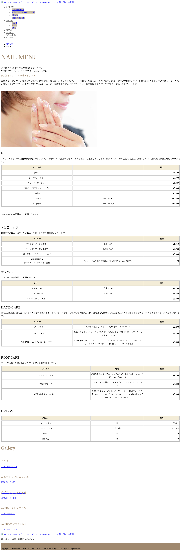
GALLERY (11, 35)
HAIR (14, 23)
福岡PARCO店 (18, 18)
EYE (14, 28)
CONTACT (11, 37)
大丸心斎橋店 (18, 9)
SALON (10, 7)
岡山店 (15, 15)
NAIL (14, 25)
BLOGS (10, 32)
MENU (9, 20)
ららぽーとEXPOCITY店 (23, 12)
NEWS (9, 30)
